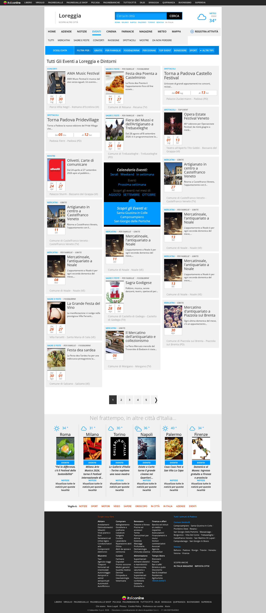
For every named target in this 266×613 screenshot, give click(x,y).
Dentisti (119, 572)
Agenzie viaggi (104, 561)
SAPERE (128, 506)
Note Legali (112, 606)
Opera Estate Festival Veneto (196, 116)
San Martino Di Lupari (204, 538)
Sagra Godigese (139, 282)
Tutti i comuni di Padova (185, 516)
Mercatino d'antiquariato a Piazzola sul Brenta (199, 311)
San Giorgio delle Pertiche (132, 221)
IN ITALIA (169, 22)
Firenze (201, 434)
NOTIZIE (82, 31)
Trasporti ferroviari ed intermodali (103, 567)
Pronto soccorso (123, 564)
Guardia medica (123, 569)
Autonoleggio (104, 572)
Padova (186, 550)
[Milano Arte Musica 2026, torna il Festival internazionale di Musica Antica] (92, 447)
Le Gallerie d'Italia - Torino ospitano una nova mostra (119, 470)
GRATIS (98, 50)
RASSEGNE (113, 40)
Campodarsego (181, 541)
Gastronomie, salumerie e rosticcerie (140, 570)
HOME (52, 31)
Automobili (103, 583)
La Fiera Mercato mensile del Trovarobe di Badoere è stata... (141, 348)
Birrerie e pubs (159, 567)
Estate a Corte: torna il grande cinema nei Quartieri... (146, 472)
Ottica (118, 546)
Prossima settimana (132, 184)
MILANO (125, 22)
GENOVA (160, 22)
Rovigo (195, 550)
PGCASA (95, 2)
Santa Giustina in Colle (132, 213)
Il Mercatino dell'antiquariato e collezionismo (141, 336)
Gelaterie (138, 583)
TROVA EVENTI (159, 580)
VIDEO (117, 506)
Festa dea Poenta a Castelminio (141, 75)
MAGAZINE (145, 31)
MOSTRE (144, 40)
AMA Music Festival (83, 73)
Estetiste (138, 540)
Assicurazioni (158, 532)
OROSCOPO (141, 506)
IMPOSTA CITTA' (202, 566)
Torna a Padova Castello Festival (188, 75)
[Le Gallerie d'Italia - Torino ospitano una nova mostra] (120, 447)
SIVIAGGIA (154, 2)
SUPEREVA (200, 2)
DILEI (142, 2)
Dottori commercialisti (158, 542)
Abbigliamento (123, 524)
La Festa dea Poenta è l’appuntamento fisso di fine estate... (139, 86)
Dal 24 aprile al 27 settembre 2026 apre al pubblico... (81, 171)
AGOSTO (115, 195)
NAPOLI (133, 22)
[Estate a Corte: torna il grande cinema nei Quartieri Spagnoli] (147, 447)
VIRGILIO (40, 2)
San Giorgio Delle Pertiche (186, 531)
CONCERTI (98, 40)
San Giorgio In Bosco (199, 541)
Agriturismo (157, 578)
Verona (177, 553)
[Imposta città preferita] (49, 16)
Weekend (127, 174)
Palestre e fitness (142, 524)
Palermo (173, 434)
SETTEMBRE (131, 195)
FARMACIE (128, 31)
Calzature (120, 532)
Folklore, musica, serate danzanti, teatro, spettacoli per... (142, 290)
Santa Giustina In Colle (201, 525)
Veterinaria (121, 580)
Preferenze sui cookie (153, 606)
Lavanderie (121, 540)
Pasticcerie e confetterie (139, 579)
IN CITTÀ (155, 506)
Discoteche (157, 569)
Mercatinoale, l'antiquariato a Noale (196, 218)
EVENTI (96, 31)
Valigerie (120, 535)
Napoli (147, 434)
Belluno (177, 550)
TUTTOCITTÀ (129, 2)
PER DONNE (149, 50)
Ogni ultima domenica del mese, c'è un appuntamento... (200, 322)
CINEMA (111, 31)
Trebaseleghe (207, 535)
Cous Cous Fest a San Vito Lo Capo (173, 468)
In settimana (145, 174)
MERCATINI (64, 40)
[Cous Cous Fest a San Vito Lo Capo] (174, 447)
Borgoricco (179, 535)
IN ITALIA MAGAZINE (183, 566)
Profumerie (139, 546)
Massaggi (138, 543)
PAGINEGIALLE (55, 2)
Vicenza (185, 553)
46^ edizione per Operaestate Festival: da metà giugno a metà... (199, 126)
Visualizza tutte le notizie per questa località (65, 487)
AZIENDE (66, 31)
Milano (92, 434)
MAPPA (176, 31)
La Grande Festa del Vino (83, 305)
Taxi (100, 559)
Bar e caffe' (157, 564)
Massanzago (205, 531)
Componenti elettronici (103, 550)
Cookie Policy (134, 606)
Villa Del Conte (192, 535)
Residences (157, 575)
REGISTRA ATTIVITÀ (206, 31)
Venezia (212, 550)
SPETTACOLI (129, 40)
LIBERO (28, 2)
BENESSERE (180, 50)
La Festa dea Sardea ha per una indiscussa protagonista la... (83, 357)
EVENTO (65, 462)
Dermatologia (140, 549)
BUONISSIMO (185, 2)
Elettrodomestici (105, 527)
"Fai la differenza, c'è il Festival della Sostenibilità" (65, 470)
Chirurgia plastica (142, 551)
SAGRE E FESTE (81, 40)
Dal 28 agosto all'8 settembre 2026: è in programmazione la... (141, 135)
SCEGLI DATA (60, 50)
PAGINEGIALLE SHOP (77, 2)
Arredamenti (103, 524)
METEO (162, 31)
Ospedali (120, 561)
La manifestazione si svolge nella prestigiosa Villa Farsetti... (83, 314)
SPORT (193, 50)
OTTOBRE (149, 195)
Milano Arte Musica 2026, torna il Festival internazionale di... (92, 472)
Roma (65, 434)
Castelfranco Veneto (183, 538)
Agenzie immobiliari (157, 550)
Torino (119, 434)
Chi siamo (100, 606)
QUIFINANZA (168, 2)
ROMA (117, 22)
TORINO (151, 22)
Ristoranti (156, 559)
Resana (193, 528)
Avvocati (156, 546)
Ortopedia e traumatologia (122, 576)
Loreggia (70, 15)
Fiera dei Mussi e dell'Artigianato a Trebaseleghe (139, 124)
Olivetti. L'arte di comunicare (80, 162)
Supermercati (140, 559)
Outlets (119, 538)
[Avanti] (154, 399)
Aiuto (167, 606)
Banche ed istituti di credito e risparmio (160, 527)
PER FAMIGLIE (113, 50)
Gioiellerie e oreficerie (121, 528)
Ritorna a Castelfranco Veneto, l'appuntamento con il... (199, 183)
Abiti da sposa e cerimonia (123, 550)
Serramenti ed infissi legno (104, 539)
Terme (137, 532)
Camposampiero (132, 217)
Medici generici (123, 567)
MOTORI (106, 506)
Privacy (123, 606)
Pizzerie (155, 561)
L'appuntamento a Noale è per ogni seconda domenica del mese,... (199, 230)
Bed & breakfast (159, 572)
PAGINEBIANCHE (111, 2)
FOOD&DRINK (132, 50)
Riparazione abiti (124, 543)
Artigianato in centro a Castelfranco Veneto (195, 170)
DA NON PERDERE (162, 40)
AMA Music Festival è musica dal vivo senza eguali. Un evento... (83, 80)
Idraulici (101, 530)
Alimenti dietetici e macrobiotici (142, 563)
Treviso (203, 550)
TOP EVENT (165, 50)
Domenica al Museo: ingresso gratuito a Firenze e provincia (201, 472)
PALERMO (142, 22)
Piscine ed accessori (138, 528)
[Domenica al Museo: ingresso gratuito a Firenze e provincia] (201, 447)
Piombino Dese (181, 528)
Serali (114, 174)
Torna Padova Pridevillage (73, 120)
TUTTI (51, 40)
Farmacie (120, 559)
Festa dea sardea (81, 350)
